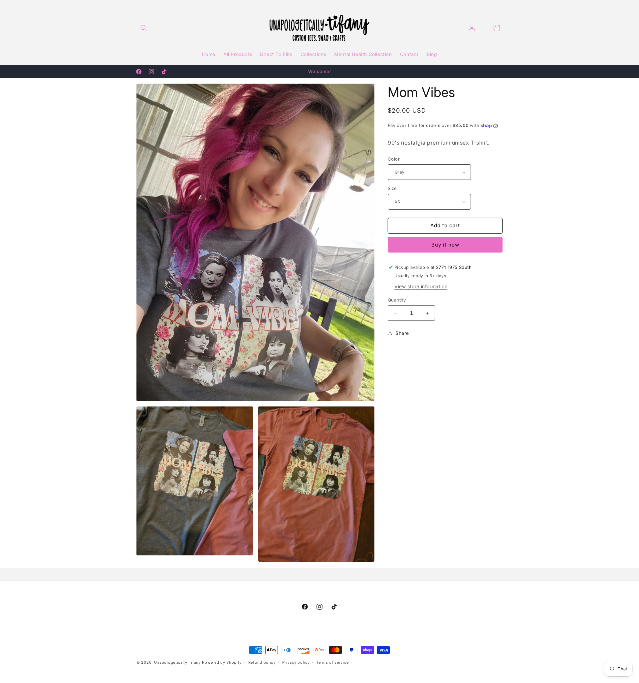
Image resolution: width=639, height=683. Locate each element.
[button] (143, 28)
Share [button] (402, 333)
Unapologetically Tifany (177, 662)
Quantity (397, 300)
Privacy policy (296, 662)
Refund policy (262, 662)
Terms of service (332, 662)
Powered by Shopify (222, 662)
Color (394, 159)
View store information (420, 286)
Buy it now (445, 245)
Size (392, 188)
